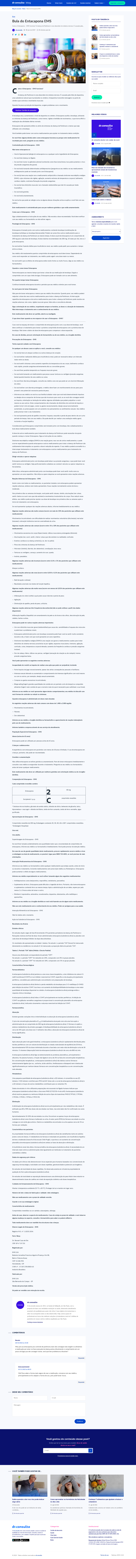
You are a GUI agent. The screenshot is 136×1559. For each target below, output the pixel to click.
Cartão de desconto (56, 1530)
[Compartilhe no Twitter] (16, 34)
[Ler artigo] (95, 28)
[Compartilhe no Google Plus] (22, 34)
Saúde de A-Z (71, 3)
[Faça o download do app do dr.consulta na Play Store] (16, 1540)
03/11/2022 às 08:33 (24, 1369)
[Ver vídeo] (106, 129)
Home (49, 3)
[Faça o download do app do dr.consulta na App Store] (25, 1540)
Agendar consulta (117, 3)
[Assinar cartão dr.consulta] (25, 110)
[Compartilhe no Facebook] (12, 34)
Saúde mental (85, 3)
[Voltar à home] (21, 1526)
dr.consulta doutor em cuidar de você (105, 140)
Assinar (97, 97)
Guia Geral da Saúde (56, 1537)
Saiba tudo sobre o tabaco (101, 199)
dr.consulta (19, 30)
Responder (81, 1358)
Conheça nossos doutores (35, 1322)
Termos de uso (104, 1555)
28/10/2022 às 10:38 (21, 1343)
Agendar (106, 238)
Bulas (23, 8)
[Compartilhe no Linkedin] (25, 34)
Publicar (80, 1421)
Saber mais (99, 3)
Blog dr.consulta (16, 8)
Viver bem (58, 3)
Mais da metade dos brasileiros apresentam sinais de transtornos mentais (104, 170)
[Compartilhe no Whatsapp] (19, 34)
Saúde (52, 1533)
